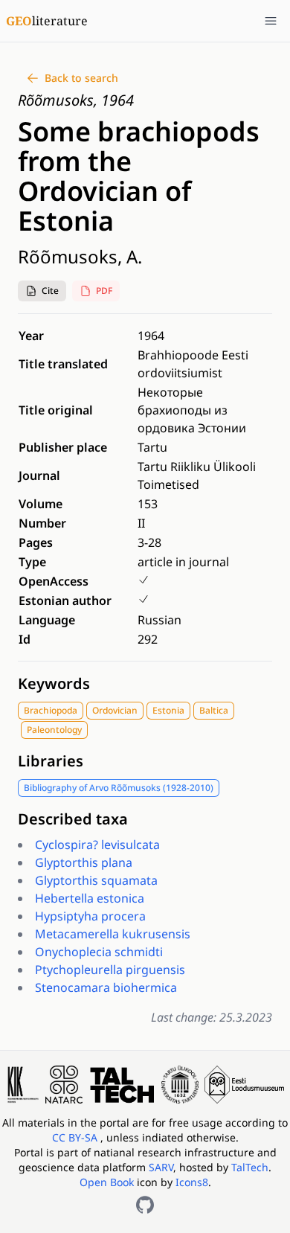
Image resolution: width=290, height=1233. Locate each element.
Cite (50, 290)
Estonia (168, 710)
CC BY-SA (76, 1137)
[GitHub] (145, 1205)
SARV (161, 1167)
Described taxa (73, 819)
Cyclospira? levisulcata (97, 844)
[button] (42, 291)
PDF (104, 290)
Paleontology (54, 729)
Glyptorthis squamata (96, 880)
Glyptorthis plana (83, 862)
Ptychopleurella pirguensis (110, 969)
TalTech (249, 1167)
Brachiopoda (50, 710)
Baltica (213, 710)
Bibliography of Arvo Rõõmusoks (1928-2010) (118, 787)
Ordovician (115, 710)
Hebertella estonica (89, 898)
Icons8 (191, 1182)
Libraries (50, 761)
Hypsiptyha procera (90, 916)
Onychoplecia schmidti (99, 952)
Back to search (81, 78)
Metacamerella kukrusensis (112, 934)
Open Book (107, 1182)
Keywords (54, 683)
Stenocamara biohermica (106, 987)
